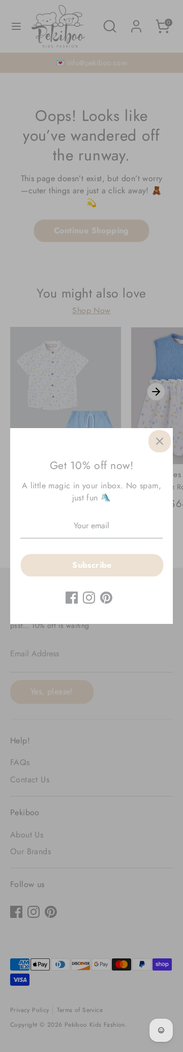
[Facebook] (72, 598)
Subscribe (92, 565)
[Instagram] (89, 598)
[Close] (159, 441)
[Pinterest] (106, 598)
